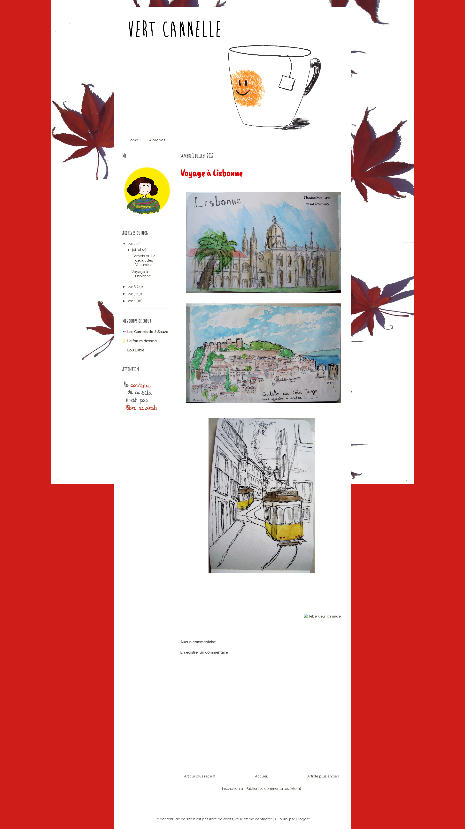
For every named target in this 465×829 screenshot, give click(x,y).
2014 (132, 301)
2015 (132, 294)
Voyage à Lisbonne (141, 274)
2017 (132, 243)
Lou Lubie (135, 350)
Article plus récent (199, 776)
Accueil (261, 776)
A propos (157, 140)
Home (133, 140)
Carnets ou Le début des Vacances (143, 260)
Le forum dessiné (142, 341)
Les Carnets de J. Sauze (147, 332)
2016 (132, 287)
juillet (137, 250)
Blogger (303, 819)
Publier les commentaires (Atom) (273, 788)
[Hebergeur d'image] (322, 616)
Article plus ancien (323, 776)
